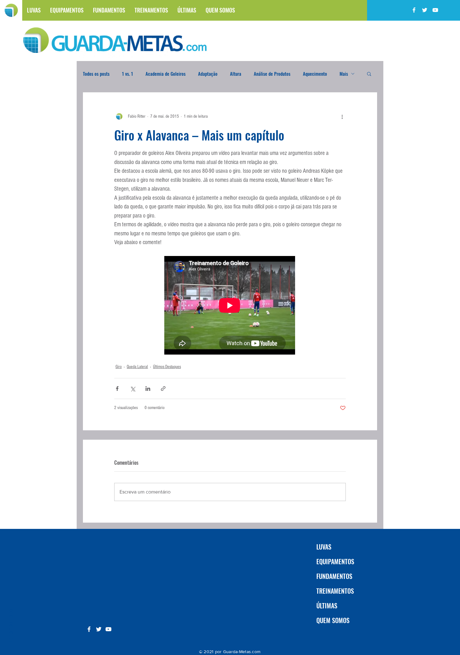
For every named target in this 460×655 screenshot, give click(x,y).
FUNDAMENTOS (334, 576)
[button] (369, 73)
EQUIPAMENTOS (335, 561)
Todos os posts (96, 73)
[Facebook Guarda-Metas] (414, 10)
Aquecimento (315, 73)
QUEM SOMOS (333, 620)
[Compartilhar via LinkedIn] (148, 388)
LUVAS (323, 546)
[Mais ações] (342, 116)
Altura (235, 73)
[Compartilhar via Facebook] (117, 388)
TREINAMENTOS (335, 591)
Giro (118, 366)
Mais (344, 73)
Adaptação (207, 73)
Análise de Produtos (272, 73)
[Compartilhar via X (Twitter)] (132, 388)
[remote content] (230, 306)
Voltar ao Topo (10, 626)
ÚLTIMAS (326, 605)
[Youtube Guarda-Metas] (435, 10)
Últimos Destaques (167, 366)
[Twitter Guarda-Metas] (424, 10)
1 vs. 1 (127, 73)
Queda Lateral (137, 366)
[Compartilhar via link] (163, 388)
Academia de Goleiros (166, 73)
